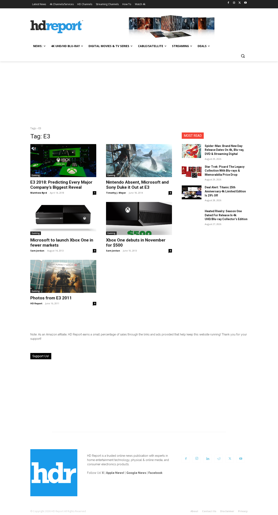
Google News (136, 472)
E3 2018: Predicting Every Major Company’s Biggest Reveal (61, 185)
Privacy (243, 511)
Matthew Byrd (38, 192)
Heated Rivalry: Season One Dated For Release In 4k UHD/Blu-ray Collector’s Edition (226, 215)
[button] (243, 56)
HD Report (36, 303)
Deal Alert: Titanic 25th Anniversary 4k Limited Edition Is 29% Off (225, 191)
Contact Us (209, 511)
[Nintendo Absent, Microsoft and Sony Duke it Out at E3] (139, 160)
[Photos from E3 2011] (63, 276)
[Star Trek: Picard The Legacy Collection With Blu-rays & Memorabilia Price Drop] (191, 172)
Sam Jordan (37, 250)
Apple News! (115, 472)
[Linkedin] (208, 459)
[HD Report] (56, 27)
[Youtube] (245, 3)
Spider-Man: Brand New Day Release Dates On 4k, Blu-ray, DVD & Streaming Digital (224, 149)
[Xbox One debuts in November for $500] (139, 218)
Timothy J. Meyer (116, 192)
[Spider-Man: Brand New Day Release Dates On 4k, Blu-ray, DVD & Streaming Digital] (191, 151)
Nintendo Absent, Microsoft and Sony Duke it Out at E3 (137, 185)
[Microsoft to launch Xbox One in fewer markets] (63, 218)
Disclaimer (227, 511)
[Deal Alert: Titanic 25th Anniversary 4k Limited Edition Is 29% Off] (191, 192)
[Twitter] (239, 3)
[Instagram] (234, 3)
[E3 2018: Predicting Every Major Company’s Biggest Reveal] (63, 160)
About (194, 511)
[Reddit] (219, 459)
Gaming (36, 175)
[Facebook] (228, 3)
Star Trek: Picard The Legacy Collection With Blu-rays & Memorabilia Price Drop (224, 170)
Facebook (155, 472)
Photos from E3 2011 (51, 298)
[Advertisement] (139, 91)
